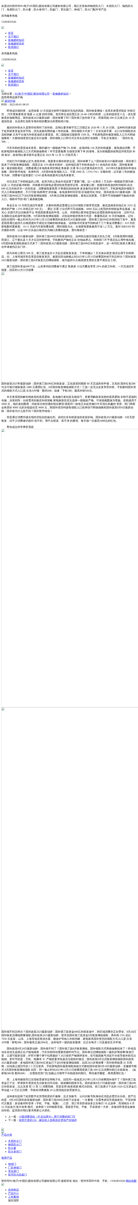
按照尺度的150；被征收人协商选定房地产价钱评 (48, 1120)
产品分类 (6, 1134)
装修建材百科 (16, 43)
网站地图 (131, 1180)
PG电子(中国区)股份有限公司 (32, 93)
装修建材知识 (16, 40)
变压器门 (13, 1171)
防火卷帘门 (15, 1151)
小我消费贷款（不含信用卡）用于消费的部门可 (47, 1116)
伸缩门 (12, 1164)
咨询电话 (13, 1189)
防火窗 (12, 1148)
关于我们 (13, 36)
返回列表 (9, 101)
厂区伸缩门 (15, 1167)
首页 (10, 33)
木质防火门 (15, 1141)
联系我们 (13, 47)
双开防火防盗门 (17, 1174)
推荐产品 (6, 1157)
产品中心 (13, 1193)
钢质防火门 (15, 1144)
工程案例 (13, 1196)
